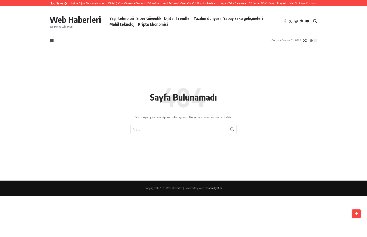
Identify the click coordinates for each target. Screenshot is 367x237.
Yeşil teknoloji (121, 18)
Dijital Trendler (177, 18)
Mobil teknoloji (122, 24)
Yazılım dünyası (207, 18)
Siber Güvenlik (148, 18)
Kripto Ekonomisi (153, 24)
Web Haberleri (75, 19)
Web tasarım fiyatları (211, 188)
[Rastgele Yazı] (305, 40)
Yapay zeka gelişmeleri (243, 18)
